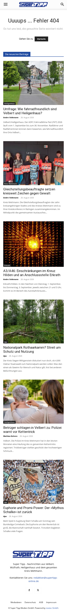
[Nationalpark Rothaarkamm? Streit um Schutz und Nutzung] (33, 322)
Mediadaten (16, 602)
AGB (41, 602)
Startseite (41, 39)
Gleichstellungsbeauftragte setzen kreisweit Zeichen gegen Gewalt (29, 191)
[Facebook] (29, 590)
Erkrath (7, 265)
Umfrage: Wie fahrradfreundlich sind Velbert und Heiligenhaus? (30, 111)
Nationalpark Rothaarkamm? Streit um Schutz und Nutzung (32, 350)
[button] (5, 4)
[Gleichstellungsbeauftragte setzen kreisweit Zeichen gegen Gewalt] (33, 163)
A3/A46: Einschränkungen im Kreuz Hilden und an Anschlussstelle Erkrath (31, 273)
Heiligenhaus (9, 103)
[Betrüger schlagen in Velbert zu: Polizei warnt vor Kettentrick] (33, 402)
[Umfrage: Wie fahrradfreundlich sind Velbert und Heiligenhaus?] (33, 83)
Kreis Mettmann (10, 184)
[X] (38, 590)
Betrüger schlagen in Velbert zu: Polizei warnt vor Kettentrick (32, 430)
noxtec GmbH (52, 608)
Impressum (51, 602)
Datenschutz (30, 602)
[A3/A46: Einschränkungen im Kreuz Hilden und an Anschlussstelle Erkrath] (33, 244)
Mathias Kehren (10, 436)
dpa (5, 342)
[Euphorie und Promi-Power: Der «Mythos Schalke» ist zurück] (33, 482)
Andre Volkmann (10, 117)
